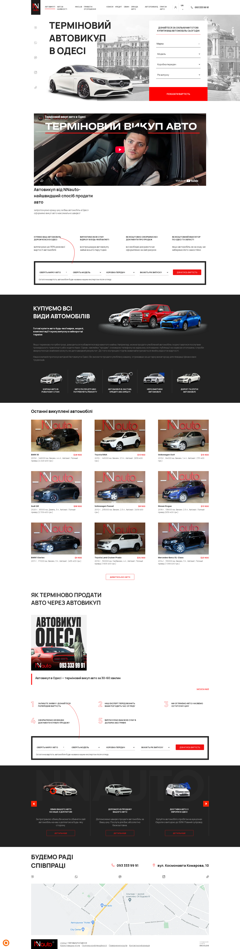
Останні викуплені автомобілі (61, 411)
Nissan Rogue (165, 506)
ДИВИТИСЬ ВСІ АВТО (120, 577)
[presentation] (34, 804)
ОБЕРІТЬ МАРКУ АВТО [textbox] (50, 272)
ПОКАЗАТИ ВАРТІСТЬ (178, 94)
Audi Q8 (35, 506)
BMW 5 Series (37, 557)
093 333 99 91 (202, 7)
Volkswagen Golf (166, 454)
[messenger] (35, 58)
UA (182, 5)
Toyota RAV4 (101, 454)
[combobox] (178, 43)
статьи (63, 942)
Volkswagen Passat (104, 506)
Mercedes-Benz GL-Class (170, 557)
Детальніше (60, 833)
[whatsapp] (35, 43)
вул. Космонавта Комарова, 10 (183, 865)
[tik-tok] (35, 87)
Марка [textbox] (160, 43)
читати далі (203, 689)
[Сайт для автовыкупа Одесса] (204, 944)
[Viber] (35, 28)
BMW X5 (35, 454)
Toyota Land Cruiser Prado (108, 557)
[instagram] (35, 72)
